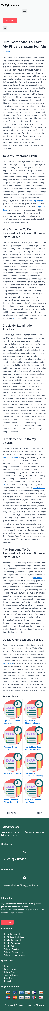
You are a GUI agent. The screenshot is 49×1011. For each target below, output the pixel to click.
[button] (24, 11)
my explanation (36, 201)
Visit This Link (39, 487)
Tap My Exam (38, 1005)
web (15, 318)
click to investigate (10, 457)
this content (8, 663)
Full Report (37, 578)
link (5, 484)
